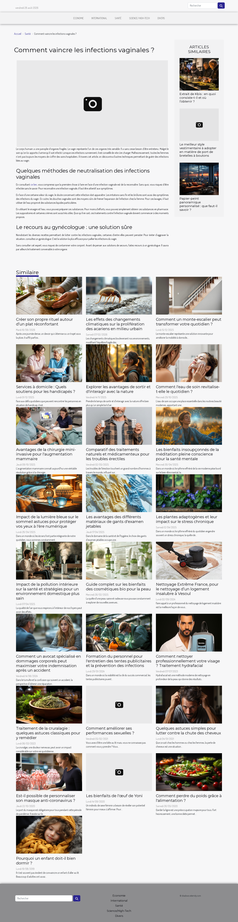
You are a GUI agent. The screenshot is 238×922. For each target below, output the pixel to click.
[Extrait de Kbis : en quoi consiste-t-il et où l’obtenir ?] (199, 73)
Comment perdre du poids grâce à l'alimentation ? (189, 798)
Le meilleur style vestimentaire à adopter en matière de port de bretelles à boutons (198, 149)
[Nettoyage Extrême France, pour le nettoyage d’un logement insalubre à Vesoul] (189, 560)
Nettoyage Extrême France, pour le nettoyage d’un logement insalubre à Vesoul (187, 589)
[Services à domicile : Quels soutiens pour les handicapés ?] (49, 362)
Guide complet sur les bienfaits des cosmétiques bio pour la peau (118, 586)
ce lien (34, 184)
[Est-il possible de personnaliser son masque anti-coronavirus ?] (49, 771)
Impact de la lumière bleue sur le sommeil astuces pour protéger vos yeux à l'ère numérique (47, 522)
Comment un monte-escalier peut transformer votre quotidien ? (188, 321)
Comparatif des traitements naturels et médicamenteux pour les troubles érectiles (117, 454)
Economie (78, 18)
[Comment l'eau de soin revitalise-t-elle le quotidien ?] (189, 362)
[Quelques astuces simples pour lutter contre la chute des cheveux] (189, 704)
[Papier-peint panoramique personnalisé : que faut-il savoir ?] (199, 178)
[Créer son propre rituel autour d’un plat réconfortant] (49, 295)
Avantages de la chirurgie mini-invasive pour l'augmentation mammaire (46, 454)
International (99, 18)
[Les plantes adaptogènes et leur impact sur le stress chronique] (189, 492)
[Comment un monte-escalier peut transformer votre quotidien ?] (189, 295)
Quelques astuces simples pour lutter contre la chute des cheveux (188, 730)
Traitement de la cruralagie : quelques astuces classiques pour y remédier (48, 733)
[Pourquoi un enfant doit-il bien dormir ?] (49, 834)
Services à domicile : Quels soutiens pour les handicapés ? (45, 389)
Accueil (17, 33)
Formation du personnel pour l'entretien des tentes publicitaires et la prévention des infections (118, 661)
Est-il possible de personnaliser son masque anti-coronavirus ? (45, 798)
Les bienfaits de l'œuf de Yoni (114, 795)
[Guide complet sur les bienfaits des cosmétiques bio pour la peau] (119, 560)
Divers (161, 18)
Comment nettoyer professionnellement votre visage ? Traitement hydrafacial (188, 661)
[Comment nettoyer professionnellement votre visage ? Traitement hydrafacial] (189, 632)
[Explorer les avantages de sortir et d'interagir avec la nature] (119, 362)
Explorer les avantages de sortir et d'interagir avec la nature (118, 389)
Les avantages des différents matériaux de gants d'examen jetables (114, 522)
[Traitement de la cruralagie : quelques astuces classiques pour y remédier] (49, 704)
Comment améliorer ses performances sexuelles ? (110, 730)
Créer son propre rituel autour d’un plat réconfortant (44, 321)
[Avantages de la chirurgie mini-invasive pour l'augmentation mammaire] (49, 425)
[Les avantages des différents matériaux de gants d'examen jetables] (119, 492)
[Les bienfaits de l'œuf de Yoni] (119, 771)
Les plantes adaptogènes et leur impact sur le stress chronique (186, 519)
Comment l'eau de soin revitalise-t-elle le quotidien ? (188, 389)
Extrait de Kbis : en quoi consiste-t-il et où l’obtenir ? (198, 97)
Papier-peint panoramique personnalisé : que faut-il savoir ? (198, 204)
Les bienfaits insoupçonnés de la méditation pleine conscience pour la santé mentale (187, 454)
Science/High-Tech (139, 18)
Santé (118, 18)
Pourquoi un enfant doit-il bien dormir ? (46, 860)
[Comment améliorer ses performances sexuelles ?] (119, 704)
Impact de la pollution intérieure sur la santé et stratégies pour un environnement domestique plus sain (47, 591)
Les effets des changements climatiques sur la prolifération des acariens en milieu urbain (115, 324)
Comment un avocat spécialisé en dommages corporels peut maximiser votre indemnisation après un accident (48, 663)
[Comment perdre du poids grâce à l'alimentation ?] (189, 771)
